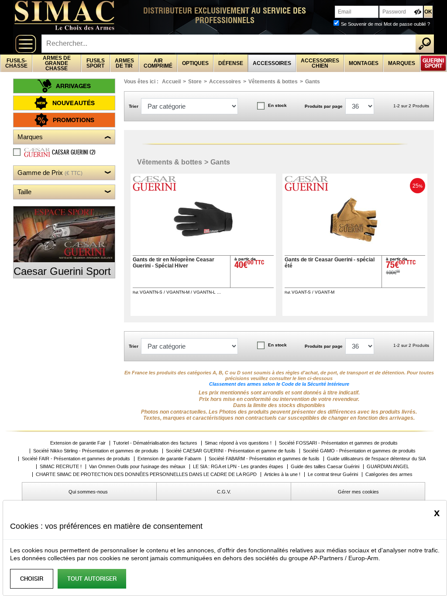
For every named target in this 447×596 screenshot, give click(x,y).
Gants (312, 82)
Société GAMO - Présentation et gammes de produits (359, 451)
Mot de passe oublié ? (407, 24)
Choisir (31, 578)
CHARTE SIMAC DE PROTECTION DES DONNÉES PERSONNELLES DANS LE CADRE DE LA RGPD (146, 474)
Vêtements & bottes (273, 82)
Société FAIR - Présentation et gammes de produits (76, 458)
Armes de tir (124, 63)
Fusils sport (95, 63)
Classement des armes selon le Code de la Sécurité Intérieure (279, 384)
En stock (277, 105)
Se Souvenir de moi (361, 24)
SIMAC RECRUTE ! (61, 466)
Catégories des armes (389, 474)
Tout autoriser (92, 578)
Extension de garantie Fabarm (169, 458)
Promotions (73, 119)
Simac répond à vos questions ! (238, 443)
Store (195, 82)
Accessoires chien (320, 63)
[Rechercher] (425, 43)
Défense (230, 63)
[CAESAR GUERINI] (155, 188)
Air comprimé (158, 63)
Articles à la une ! (282, 474)
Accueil (171, 82)
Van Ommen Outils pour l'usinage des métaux (137, 466)
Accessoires (272, 63)
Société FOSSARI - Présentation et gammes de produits (338, 443)
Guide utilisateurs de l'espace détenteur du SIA (377, 458)
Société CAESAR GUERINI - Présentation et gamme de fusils (231, 451)
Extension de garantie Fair (78, 443)
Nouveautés (73, 102)
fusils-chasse (16, 63)
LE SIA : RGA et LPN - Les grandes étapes (238, 466)
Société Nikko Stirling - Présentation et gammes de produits (95, 451)
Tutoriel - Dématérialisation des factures (155, 443)
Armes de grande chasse (57, 63)
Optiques (195, 63)
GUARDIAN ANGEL (388, 466)
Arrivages (73, 85)
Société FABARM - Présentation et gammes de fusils (264, 458)
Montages (363, 63)
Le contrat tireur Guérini (333, 474)
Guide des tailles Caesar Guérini (325, 466)
